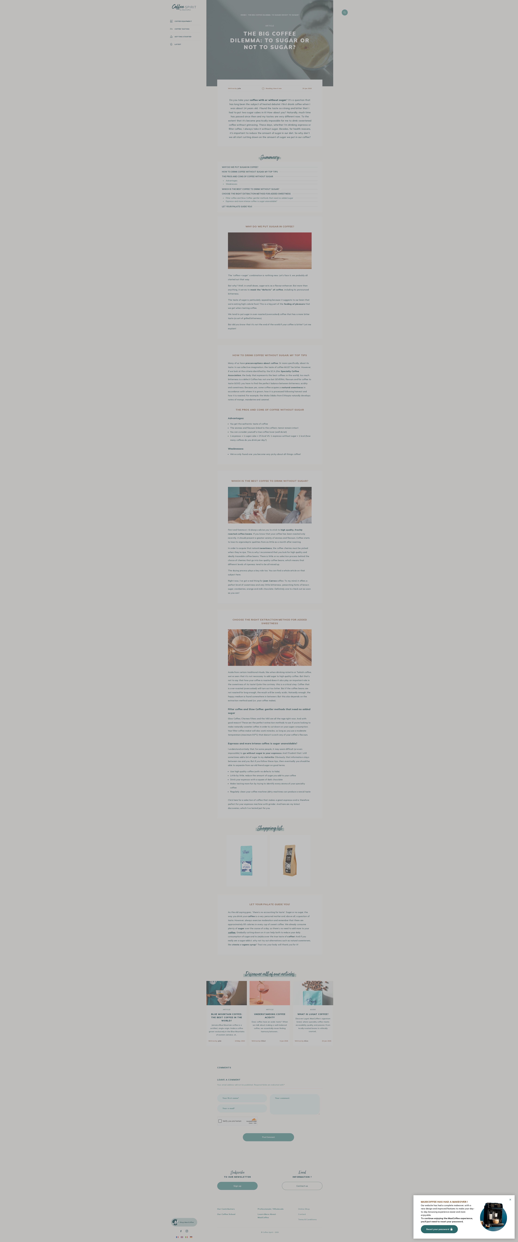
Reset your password (437, 1229)
